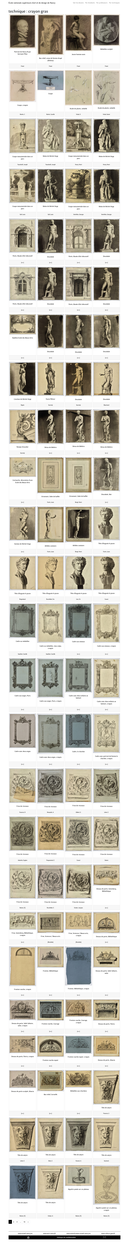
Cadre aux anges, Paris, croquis (50, 701)
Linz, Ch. (78, 599)
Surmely (50, 405)
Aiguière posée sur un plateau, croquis (106, 1209)
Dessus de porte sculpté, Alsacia (22, 1091)
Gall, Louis (22, 214)
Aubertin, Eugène (22, 860)
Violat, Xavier (106, 114)
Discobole (50, 257)
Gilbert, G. (78, 812)
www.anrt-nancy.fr (49, 1233)
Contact (105, 1237)
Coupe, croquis (22, 105)
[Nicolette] (50, 942)
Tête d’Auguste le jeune (106, 543)
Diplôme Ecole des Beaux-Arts (22, 338)
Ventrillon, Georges (78, 214)
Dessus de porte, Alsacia (106, 1060)
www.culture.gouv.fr (108, 1233)
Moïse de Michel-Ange (50, 156)
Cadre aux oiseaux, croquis (106, 646)
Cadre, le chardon (78, 751)
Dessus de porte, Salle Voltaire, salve (106, 972)
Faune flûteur (50, 399)
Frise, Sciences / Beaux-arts (50, 936)
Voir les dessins (78, 3)
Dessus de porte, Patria (106, 1024)
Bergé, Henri (78, 502)
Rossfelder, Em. (50, 599)
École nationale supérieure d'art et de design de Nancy (32, 2)
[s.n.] (22, 262)
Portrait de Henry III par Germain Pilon (22, 53)
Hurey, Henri (78, 164)
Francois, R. (22, 812)
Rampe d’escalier (23, 447)
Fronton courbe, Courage (50, 1024)
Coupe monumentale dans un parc (22, 157)
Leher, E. (106, 812)
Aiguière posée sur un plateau (78, 1189)
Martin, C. (22, 114)
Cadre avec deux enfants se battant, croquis (106, 702)
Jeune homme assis (78, 54)
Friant (22, 66)
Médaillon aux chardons (78, 1091)
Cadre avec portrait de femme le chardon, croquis (106, 757)
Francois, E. (106, 1113)
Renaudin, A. (50, 812)
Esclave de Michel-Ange (22, 544)
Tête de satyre (106, 1108)
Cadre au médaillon (22, 641)
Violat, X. (78, 114)
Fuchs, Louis (50, 502)
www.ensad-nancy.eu (25, 1233)
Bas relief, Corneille (50, 1094)
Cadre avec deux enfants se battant (78, 697)
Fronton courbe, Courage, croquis (78, 1021)
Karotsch (106, 1161)
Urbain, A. (50, 1216)
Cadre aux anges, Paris (22, 696)
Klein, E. (50, 1161)
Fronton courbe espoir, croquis (78, 1057)
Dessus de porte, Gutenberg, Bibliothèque (106, 890)
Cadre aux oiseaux (78, 641)
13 (24, 1222)
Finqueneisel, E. (50, 860)
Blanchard (106, 405)
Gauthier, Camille (22, 654)
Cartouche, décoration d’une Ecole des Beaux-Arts (23, 481)
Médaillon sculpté (106, 49)
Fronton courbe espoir (50, 1060)
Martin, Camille (50, 114)
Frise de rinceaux (23, 806)
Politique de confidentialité (66, 1237)
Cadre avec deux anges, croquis (50, 757)
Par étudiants (90, 3)
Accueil (28, 1237)
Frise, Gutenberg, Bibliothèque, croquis (22, 934)
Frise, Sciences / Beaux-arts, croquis (78, 934)
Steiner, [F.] (22, 908)
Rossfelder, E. (50, 908)
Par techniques (114, 3)
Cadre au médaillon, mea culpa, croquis (50, 647)
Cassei (106, 599)
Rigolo (22, 405)
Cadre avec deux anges (23, 751)
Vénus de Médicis (50, 447)
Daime (106, 860)
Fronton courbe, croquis (22, 989)
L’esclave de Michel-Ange (22, 399)
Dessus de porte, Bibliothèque (106, 936)
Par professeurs (101, 3)
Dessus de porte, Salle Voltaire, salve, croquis (22, 1024)
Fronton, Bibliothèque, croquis (78, 988)
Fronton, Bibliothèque (50, 971)
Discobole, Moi (106, 494)
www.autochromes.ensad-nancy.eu (79, 1233)
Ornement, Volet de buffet (50, 496)
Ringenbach (22, 599)
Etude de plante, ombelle (78, 108)
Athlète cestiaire (50, 546)
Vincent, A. (78, 1161)
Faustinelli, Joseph (23, 164)
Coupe (50, 93)
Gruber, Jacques (78, 908)
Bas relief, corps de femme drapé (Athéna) (50, 59)
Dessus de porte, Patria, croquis (22, 1056)
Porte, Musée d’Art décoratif (22, 256)
